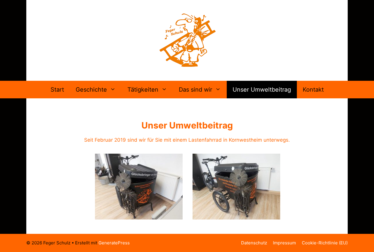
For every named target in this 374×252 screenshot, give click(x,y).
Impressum (284, 243)
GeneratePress (114, 243)
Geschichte (91, 89)
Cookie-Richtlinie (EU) (325, 243)
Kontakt (313, 89)
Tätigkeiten (142, 89)
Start (57, 89)
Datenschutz (254, 243)
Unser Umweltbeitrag (262, 89)
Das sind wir (195, 89)
